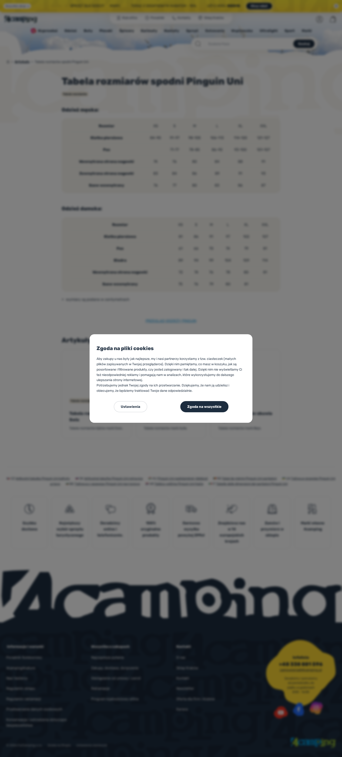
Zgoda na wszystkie (204, 407)
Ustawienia (130, 407)
